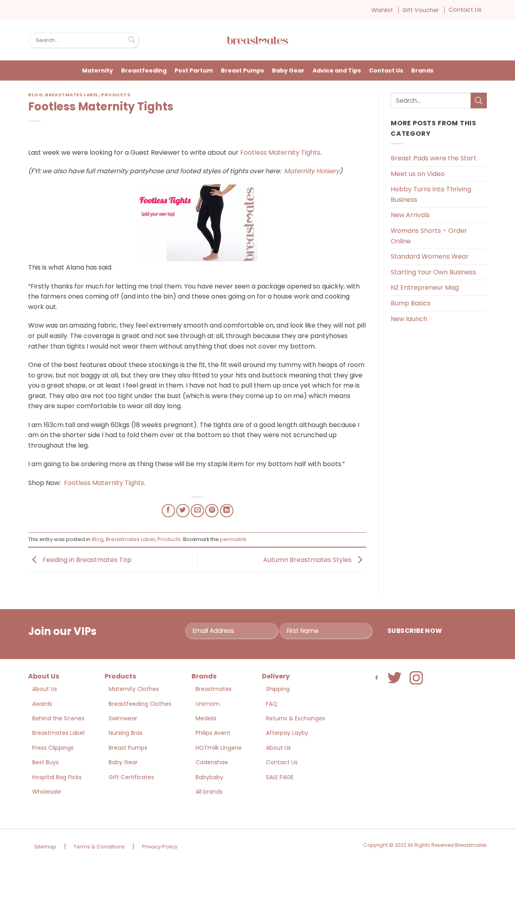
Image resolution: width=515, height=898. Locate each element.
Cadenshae (212, 762)
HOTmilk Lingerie (219, 748)
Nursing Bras (125, 733)
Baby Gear (288, 70)
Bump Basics (411, 303)
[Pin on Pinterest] (211, 510)
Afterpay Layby (287, 733)
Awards (42, 704)
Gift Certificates (131, 777)
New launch (409, 319)
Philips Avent (213, 733)
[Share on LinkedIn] (226, 510)
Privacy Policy (159, 846)
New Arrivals (410, 215)
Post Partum (194, 70)
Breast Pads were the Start (433, 158)
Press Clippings (53, 748)
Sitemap (45, 846)
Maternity (97, 70)
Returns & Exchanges (295, 718)
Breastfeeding (144, 70)
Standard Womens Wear (430, 256)
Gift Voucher (420, 10)
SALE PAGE (280, 777)
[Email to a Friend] (197, 510)
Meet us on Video (418, 173)
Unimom (208, 704)
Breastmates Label (72, 94)
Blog (35, 94)
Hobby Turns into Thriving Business (431, 194)
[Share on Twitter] (183, 510)
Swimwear (123, 718)
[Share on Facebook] (168, 510)
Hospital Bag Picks (57, 777)
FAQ (271, 704)
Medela (206, 718)
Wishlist (382, 10)
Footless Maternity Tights (280, 152)
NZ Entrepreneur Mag (425, 287)
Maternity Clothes (134, 689)
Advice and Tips (337, 70)
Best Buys (45, 762)
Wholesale (46, 792)
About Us (44, 689)
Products (115, 94)
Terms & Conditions (99, 846)
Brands (422, 70)
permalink (233, 539)
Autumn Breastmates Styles (308, 559)
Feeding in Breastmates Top (86, 559)
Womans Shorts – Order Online (429, 236)
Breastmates (214, 689)
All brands (209, 792)
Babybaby (209, 777)
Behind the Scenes (58, 718)
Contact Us (465, 10)
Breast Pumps (242, 70)
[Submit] (131, 40)
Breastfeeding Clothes (140, 704)
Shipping (278, 689)
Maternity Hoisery (312, 171)
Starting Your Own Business (433, 272)
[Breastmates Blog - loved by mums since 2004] (257, 40)
